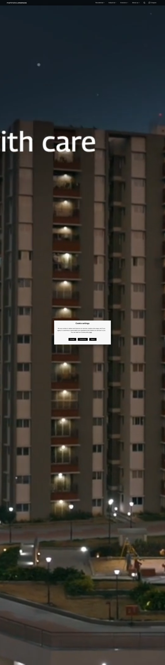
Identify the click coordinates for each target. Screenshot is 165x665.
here (90, 332)
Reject (93, 339)
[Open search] (144, 2)
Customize (83, 339)
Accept (72, 339)
